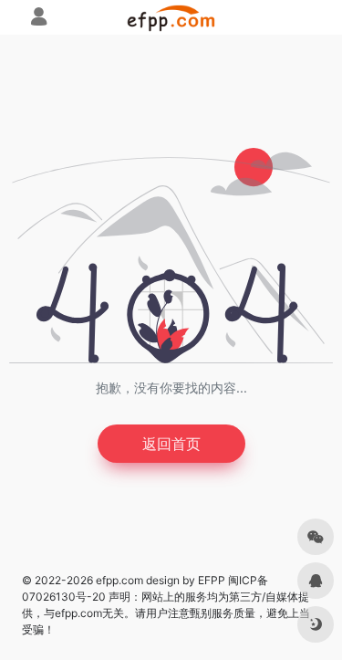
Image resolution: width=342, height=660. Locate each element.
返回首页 (171, 444)
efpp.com (119, 580)
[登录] (38, 19)
